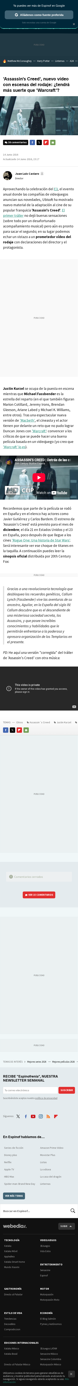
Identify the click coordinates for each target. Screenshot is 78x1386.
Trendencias (10, 1318)
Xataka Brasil (10, 1353)
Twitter (39, 142)
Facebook (32, 142)
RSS (48, 1116)
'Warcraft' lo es (14, 447)
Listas (43, 1162)
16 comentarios (17, 142)
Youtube (33, 1116)
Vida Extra (45, 1251)
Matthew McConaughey (20, 61)
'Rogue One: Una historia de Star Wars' (41, 540)
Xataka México (11, 1348)
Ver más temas (14, 1195)
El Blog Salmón (48, 1318)
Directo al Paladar (13, 1294)
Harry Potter (43, 61)
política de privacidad (46, 1098)
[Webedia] (15, 1228)
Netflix (7, 1162)
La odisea (45, 1169)
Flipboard (46, 142)
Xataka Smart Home (14, 1261)
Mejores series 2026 (37, 1061)
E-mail (52, 142)
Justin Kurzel (64, 722)
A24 (71, 61)
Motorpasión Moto (49, 1299)
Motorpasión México (50, 1364)
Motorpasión (46, 1294)
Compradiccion (12, 1329)
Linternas (59, 61)
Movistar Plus (47, 1155)
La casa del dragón (50, 1176)
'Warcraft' (39, 431)
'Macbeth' (27, 420)
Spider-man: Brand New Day (19, 1184)
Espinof (44, 1275)
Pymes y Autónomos (51, 1324)
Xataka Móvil (10, 1251)
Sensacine (45, 1270)
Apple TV (9, 1169)
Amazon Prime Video (51, 1147)
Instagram (41, 1116)
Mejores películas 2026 (63, 1061)
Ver (40, 894)
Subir (63, 1226)
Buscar (72, 1211)
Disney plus (10, 1155)
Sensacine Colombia (50, 1359)
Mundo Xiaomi (11, 1267)
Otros (19, 722)
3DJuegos (45, 1246)
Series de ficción (13, 1147)
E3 (56, 189)
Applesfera (9, 1256)
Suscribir (67, 1090)
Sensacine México (49, 1353)
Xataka (7, 1246)
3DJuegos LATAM (48, 1348)
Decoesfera (9, 1324)
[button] (29, 173)
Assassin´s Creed (40, 722)
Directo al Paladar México (17, 1364)
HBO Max (9, 1176)
